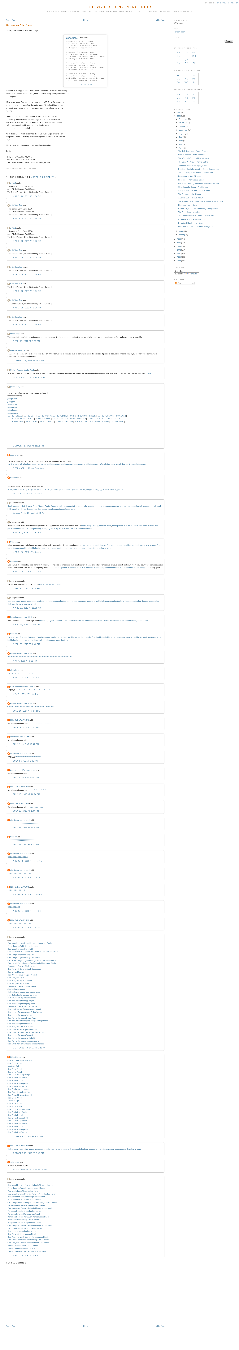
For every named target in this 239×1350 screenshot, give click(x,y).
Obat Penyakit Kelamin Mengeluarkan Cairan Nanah (28, 1243)
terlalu (103, 526)
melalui (84, 506)
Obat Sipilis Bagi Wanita (17, 1086)
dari (94, 548)
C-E (186, 75)
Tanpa (53, 506)
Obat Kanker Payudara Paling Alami (21, 1018)
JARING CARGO (46, 422)
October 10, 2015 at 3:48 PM (28, 1153)
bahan (98, 548)
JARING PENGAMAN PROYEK (83, 416)
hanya (65, 506)
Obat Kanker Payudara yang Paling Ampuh (24, 1012)
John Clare (86, 84)
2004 (179, 243)
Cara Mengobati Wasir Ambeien (22, 687)
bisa (121, 568)
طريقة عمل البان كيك (107, 464)
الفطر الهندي (109, 489)
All (194, 63)
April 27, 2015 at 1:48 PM (26, 625)
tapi (125, 506)
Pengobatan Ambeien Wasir (21, 617)
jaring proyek (12, 407)
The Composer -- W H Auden (189, 194)
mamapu (118, 545)
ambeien (81, 528)
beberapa (89, 568)
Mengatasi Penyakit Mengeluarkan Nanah (24, 1211)
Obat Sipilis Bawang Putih (17, 1083)
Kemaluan (32, 637)
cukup (138, 601)
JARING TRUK (32, 422)
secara (56, 601)
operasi (116, 506)
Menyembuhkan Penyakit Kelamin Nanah (24, 1200)
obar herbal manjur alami (20, 737)
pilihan (109, 548)
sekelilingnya (141, 568)
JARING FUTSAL (14, 416)
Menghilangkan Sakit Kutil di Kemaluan (23, 946)
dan (42, 506)
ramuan (122, 637)
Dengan (89, 526)
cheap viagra (15, 334)
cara (111, 506)
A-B (178, 53)
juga (128, 506)
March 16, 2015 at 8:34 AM (27, 552)
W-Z (186, 63)
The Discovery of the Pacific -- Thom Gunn (195, 173)
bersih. (67, 640)
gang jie (88, 637)
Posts (179, 283)
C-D (186, 53)
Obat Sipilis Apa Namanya (17, 1089)
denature (16, 548)
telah (90, 621)
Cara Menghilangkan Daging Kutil (20, 955)
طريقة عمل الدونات (138, 464)
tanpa (61, 509)
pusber (148, 373)
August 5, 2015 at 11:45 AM (27, 861)
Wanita (47, 506)
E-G (194, 53)
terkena (54, 621)
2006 (179, 116)
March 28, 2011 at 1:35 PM (27, 219)
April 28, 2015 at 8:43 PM (26, 644)
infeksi (26, 528)
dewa (105, 601)
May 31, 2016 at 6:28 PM (25, 1255)
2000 (179, 257)
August (182, 134)
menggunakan (76, 601)
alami (18, 601)
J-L (178, 79)
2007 (179, 112)
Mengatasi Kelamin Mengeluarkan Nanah (23, 1214)
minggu (96, 568)
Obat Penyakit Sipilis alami (18, 983)
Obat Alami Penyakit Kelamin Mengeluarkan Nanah (27, 1237)
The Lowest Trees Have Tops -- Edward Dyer (196, 216)
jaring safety (15, 387)
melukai (127, 568)
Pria (39, 506)
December (183, 119)
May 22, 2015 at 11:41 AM (26, 678)
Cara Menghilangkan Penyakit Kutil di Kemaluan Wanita (29, 943)
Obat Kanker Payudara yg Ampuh (20, 1001)
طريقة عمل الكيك (53, 464)
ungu (89, 601)
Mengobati (17, 506)
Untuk (9, 506)
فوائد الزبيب (12, 464)
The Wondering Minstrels (119, 7)
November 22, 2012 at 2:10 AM (29, 377)
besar (83, 526)
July (180, 137)
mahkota (99, 601)
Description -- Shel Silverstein (190, 176)
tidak (60, 506)
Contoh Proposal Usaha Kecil (22, 370)
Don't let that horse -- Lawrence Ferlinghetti (195, 227)
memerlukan (75, 568)
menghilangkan (129, 545)
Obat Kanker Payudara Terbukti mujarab (23, 1041)
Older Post (160, 20)
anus (140, 526)
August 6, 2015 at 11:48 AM (27, 894)
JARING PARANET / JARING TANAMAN (69, 419)
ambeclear (26, 604)
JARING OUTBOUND (64, 422)
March (181, 231)
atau (121, 506)
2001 (179, 253)
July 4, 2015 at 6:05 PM (25, 761)
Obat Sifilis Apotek (14, 1069)
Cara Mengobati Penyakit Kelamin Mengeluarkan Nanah (29, 1225)
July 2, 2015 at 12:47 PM (26, 744)
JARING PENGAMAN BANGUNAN (112, 416)
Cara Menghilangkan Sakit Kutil (20, 949)
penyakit (37, 601)
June (181, 141)
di (131, 526)
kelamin (36, 548)
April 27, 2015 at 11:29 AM (27, 608)
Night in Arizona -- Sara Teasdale (191, 155)
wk (8, 707)
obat (84, 545)
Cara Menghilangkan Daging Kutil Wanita (23, 958)
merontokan (27, 640)
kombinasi (67, 637)
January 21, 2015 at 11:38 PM (29, 513)
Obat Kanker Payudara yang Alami (21, 1004)
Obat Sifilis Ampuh (14, 1063)
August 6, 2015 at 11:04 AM (27, 878)
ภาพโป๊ (13, 183)
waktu (82, 568)
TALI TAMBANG (117, 422)
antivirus (81, 637)
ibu (118, 601)
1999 (179, 261)
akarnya (153, 545)
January (182, 235)
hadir (93, 621)
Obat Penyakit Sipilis (15, 978)
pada (59, 528)
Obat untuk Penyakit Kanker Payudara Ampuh (25, 1032)
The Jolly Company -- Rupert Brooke (192, 151)
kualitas (44, 509)
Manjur (53, 637)
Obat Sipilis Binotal (15, 1081)
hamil (122, 601)
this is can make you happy (50, 584)
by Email (221, 3)
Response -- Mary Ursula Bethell (191, 180)
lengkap (16, 637)
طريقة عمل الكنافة (91, 464)
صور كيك (25, 489)
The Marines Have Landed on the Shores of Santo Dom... (201, 201)
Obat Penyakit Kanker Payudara (20, 1027)
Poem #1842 (71, 37)
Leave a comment (42, 177)
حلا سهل (33, 489)
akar (147, 545)
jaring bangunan (13, 410)
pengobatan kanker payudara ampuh (22, 995)
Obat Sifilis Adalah (14, 1072)
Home (85, 20)
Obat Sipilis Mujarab (15, 972)
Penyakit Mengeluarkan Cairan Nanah (22, 1246)
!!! (147, 621)
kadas (74, 621)
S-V (178, 82)
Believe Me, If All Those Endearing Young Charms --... (200, 209)
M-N (194, 56)
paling (26, 1149)
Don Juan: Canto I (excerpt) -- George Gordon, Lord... (199, 169)
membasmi (152, 637)
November (183, 123)
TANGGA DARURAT (15, 422)
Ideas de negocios (17, 350)
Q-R (186, 60)
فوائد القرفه (22, 464)
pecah (9, 528)
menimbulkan (18, 528)
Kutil (23, 506)
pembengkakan (39, 528)
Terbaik (14, 509)
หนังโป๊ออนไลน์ (16, 205)
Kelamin (29, 506)
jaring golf (11, 401)
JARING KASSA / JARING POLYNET (52, 416)
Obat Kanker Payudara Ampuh (19, 1015)
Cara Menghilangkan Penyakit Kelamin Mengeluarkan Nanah (31, 1194)
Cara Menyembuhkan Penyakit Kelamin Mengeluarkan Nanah (32, 1202)
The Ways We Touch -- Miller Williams (193, 158)
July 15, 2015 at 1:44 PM (26, 811)
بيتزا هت (49, 489)
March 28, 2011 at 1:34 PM (27, 196)
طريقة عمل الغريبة (123, 464)
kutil (9, 509)
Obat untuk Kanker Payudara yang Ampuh (24, 1009)
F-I (194, 75)
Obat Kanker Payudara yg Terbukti (21, 1038)
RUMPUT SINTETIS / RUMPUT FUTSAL (104, 419)
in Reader (233, 3)
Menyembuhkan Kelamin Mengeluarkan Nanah (26, 1205)
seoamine (14, 455)
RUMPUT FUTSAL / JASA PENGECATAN (92, 422)
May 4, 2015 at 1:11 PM (25, 661)
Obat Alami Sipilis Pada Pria (18, 1092)
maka (114, 526)
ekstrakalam (15, 670)
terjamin (55, 509)
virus (159, 637)
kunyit (133, 1149)
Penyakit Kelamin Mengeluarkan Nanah (23, 1191)
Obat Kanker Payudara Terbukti (20, 1035)
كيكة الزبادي (41, 489)
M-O (186, 79)
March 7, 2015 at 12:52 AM (27, 533)
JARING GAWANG (43, 419)
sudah (133, 506)
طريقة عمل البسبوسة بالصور (72, 464)
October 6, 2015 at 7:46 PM (28, 1136)
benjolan (35, 640)
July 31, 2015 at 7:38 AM (26, 844)
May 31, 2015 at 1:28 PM (25, 694)
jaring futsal (12, 399)
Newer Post (10, 20)
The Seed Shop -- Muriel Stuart (190, 212)
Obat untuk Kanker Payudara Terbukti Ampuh (25, 1044)
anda (45, 621)
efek (66, 509)
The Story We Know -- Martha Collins (193, 162)
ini (57, 506)
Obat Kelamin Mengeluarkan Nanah (21, 1231)
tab (142, 621)
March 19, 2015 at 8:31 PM (27, 572)
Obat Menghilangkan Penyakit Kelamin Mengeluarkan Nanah (31, 1185)
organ (52, 548)
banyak (139, 506)
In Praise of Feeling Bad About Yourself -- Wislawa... (199, 183)
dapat (70, 506)
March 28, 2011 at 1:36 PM (27, 274)
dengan (106, 506)
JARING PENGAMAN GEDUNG (20, 419)
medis (100, 506)
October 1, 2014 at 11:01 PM (28, 446)
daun (84, 601)
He (8, 657)
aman (42, 548)
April (180, 148)
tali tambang (12, 404)
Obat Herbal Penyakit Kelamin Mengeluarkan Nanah (28, 1240)
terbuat (89, 548)
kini (86, 621)
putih (139, 1149)
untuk (47, 548)
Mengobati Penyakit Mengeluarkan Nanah (24, 1223)
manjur (31, 1149)
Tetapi (55, 568)
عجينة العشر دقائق (14, 489)
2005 (179, 239)
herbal (89, 545)
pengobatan (92, 506)
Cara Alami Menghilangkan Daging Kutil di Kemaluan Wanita (31, 960)
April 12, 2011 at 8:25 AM (26, 341)
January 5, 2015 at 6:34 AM (27, 494)
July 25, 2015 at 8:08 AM (26, 828)
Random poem (179, 32)
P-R (193, 79)
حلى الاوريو (119, 489)
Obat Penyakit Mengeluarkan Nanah (21, 1234)
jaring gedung (12, 413)
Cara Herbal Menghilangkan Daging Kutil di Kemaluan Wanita (31, 963)
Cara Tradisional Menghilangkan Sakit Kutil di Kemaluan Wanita (33, 952)
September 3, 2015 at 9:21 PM (29, 1048)
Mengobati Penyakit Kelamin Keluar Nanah (24, 1228)
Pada (35, 506)
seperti (69, 621)
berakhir (53, 528)
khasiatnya (133, 621)
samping (71, 509)
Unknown (14, 477)
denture (95, 545)
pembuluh (121, 526)
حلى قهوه (92, 489)
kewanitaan (59, 548)
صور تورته (100, 489)
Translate (193, 274)
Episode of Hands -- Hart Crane (190, 223)
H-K (178, 56)
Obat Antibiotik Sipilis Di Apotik (19, 1060)
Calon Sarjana (15, 1057)
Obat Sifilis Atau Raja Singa (18, 1075)
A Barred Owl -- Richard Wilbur (190, 198)
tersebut (88, 528)
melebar (151, 526)
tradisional (157, 506)
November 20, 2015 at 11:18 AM (30, 1170)
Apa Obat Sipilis (13, 1066)
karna (67, 548)
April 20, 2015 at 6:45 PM (26, 588)
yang (50, 509)
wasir (71, 528)
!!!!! (145, 621)
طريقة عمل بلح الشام (62, 489)
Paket (9, 637)
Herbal (109, 637)
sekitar (135, 526)
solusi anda (14, 1162)
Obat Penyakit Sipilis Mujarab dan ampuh (24, 969)
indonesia (102, 545)
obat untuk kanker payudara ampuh (21, 998)
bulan (116, 568)
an (140, 621)
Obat (109, 545)
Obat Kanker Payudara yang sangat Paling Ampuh (27, 1021)
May (180, 144)
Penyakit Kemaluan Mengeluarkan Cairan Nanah (26, 1251)
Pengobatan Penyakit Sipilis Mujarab (22, 966)
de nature (111, 621)
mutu (35, 509)
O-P (178, 60)
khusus (139, 637)
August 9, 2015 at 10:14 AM (27, 928)
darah (128, 526)
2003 (179, 246)
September (183, 130)
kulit (132, 568)
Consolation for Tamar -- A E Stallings (193, 187)
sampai (142, 545)
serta (93, 601)
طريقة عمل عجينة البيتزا (36, 464)
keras (109, 526)
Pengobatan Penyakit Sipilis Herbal (21, 986)
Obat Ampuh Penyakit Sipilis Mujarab (22, 975)
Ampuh (44, 637)
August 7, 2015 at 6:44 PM (27, 911)
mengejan (97, 526)
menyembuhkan (27, 601)
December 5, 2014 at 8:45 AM (28, 468)
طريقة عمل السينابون (79, 489)
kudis (83, 621)
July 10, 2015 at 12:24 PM (26, 794)
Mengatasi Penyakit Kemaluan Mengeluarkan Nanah (28, 1217)
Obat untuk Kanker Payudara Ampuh (22, 1029)
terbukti (126, 621)
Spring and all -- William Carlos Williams (194, 191)
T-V (178, 63)
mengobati (39, 1149)
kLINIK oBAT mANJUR (19, 720)
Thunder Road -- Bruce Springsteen (192, 165)
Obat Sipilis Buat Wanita (17, 1078)
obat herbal (99, 621)
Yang (39, 637)
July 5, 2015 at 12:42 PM (26, 778)
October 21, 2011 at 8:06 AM (28, 361)
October (182, 126)
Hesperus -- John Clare (19, 25)
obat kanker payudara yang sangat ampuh (24, 992)
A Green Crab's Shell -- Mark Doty (191, 219)
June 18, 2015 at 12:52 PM (27, 711)
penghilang (24, 548)
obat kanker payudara (16, 989)
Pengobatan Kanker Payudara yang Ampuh (24, 1006)
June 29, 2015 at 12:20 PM (27, 728)
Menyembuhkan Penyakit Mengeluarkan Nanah (26, 1197)
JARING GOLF (30, 416)
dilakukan (77, 506)
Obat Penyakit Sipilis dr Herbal (19, 981)
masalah (65, 528)
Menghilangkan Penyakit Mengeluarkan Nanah (26, 1188)
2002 (179, 250)
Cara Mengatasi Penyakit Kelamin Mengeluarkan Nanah (29, 1208)
